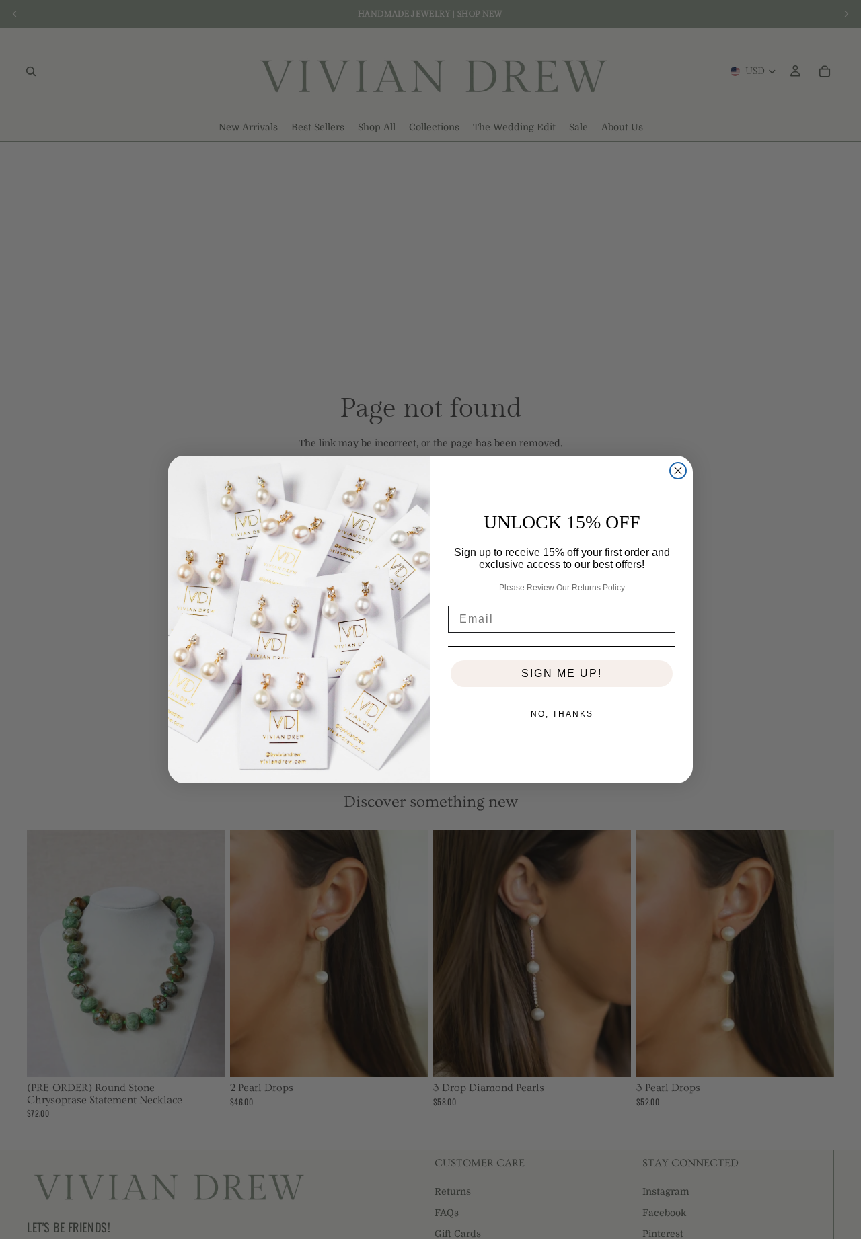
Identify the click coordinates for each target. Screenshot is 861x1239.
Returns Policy (598, 587)
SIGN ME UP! (561, 673)
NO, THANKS (562, 714)
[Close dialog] (678, 471)
